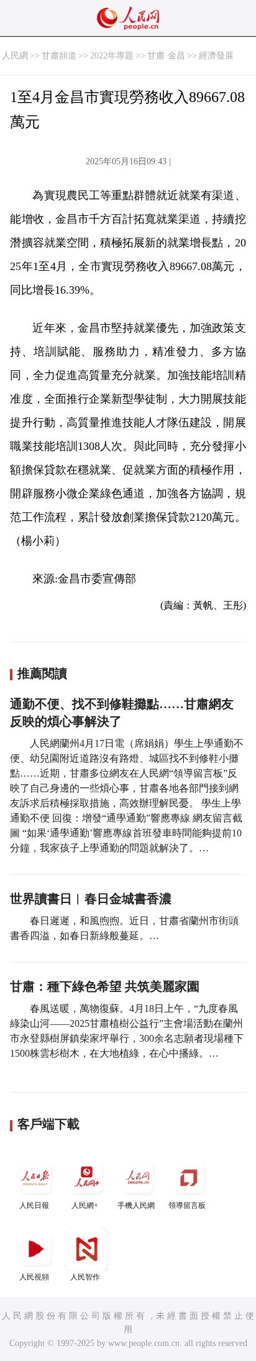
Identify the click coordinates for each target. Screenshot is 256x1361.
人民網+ (84, 1205)
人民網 (15, 55)
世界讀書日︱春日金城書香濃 (90, 898)
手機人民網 (136, 1205)
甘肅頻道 (59, 55)
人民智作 (85, 1277)
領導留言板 (187, 1205)
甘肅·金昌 (166, 55)
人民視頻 (34, 1277)
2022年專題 (112, 55)
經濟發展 (216, 55)
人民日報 (34, 1205)
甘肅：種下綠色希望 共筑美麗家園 (104, 986)
